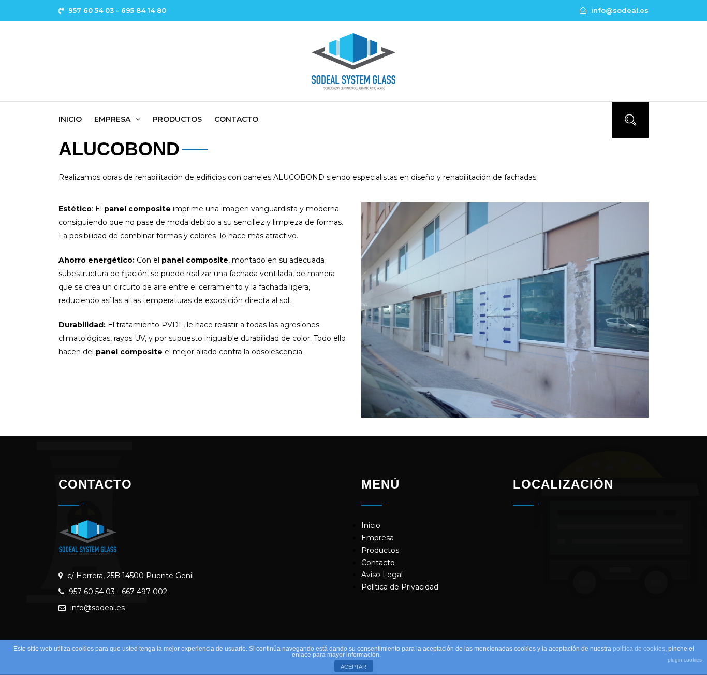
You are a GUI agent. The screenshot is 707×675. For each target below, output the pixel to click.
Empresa (112, 119)
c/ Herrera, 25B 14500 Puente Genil (130, 575)
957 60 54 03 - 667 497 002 (118, 591)
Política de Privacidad (399, 587)
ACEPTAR (353, 667)
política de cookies (639, 648)
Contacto (236, 119)
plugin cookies (685, 660)
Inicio (70, 119)
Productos (177, 119)
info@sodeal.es (97, 607)
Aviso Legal (382, 574)
